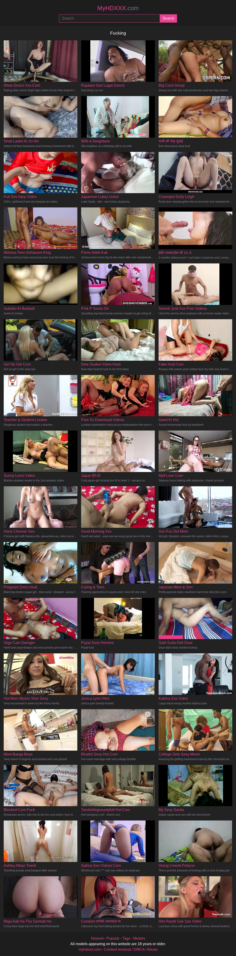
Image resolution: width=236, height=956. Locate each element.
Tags (126, 938)
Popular (112, 938)
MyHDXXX (118, 8)
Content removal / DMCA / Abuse (131, 949)
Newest (97, 938)
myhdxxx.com (90, 949)
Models (139, 938)
